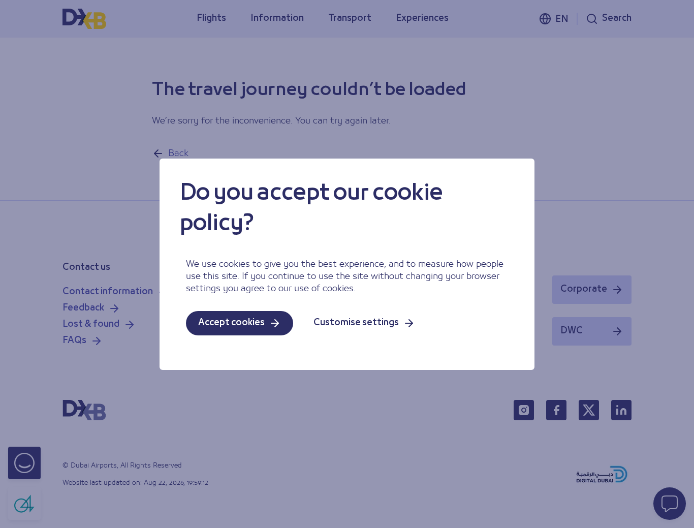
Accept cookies (231, 323)
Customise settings (356, 323)
